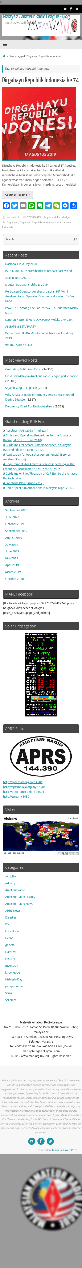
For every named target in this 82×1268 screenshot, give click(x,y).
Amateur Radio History (20, 897)
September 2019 (16, 531)
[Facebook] (71, 9)
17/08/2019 (34, 217)
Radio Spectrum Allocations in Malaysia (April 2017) (38, 488)
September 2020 (16, 510)
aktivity (10, 883)
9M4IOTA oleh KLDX (18, 345)
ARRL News (12, 910)
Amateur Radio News (19, 904)
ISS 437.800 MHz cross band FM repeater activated (38, 271)
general (51, 217)
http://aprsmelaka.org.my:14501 (24, 787)
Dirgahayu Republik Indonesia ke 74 (40, 80)
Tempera (57, 1150)
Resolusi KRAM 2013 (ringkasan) (27, 430)
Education (12, 931)
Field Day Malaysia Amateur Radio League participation (41, 376)
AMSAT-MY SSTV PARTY (20, 326)
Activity (10, 876)
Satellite (11, 1000)
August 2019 (13, 538)
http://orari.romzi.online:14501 (23, 792)
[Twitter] (77, 9)
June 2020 (12, 517)
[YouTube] (65, 9)
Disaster (10, 917)
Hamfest (11, 952)
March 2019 (13, 572)
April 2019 (12, 565)
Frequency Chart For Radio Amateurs (29, 406)
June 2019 (12, 551)
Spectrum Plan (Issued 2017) (23, 483)
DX (7, 924)
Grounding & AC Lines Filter (23, 369)
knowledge (63, 217)
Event (9, 938)
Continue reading (16, 194)
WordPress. (71, 1150)
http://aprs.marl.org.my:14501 (22, 782)
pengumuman (14, 986)
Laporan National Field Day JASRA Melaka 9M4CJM (39, 320)
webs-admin (13, 217)
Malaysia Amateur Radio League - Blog (36, 16)
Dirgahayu (12, 222)
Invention (11, 966)
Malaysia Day (13, 979)
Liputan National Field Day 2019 (26, 285)
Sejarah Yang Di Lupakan (21, 388)
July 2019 (11, 545)
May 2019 (11, 558)
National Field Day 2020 (21, 264)
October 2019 (14, 524)
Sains (8, 993)
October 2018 (14, 579)
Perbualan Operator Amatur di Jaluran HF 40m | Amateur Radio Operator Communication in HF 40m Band (39, 296)
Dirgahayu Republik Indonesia (37, 222)
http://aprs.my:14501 (17, 796)
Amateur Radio (15, 890)
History (10, 959)
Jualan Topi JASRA (17, 278)
